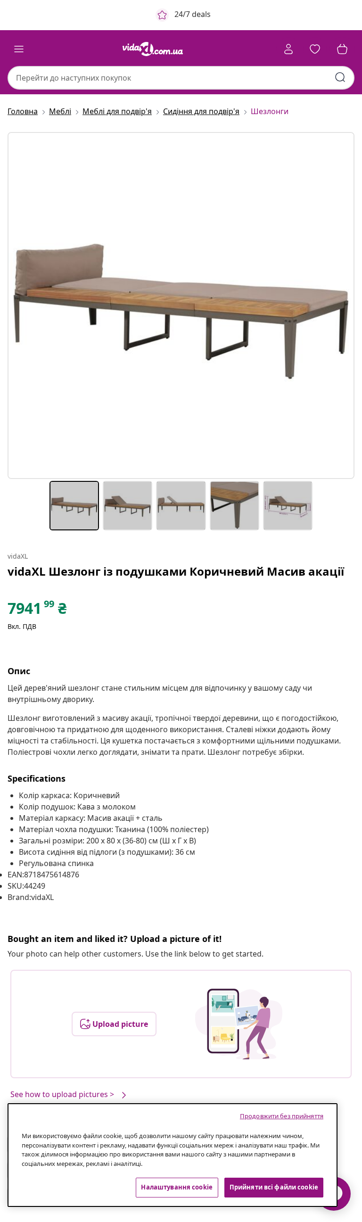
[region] (172, 1155)
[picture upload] (239, 1024)
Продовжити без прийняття (281, 1116)
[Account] (288, 49)
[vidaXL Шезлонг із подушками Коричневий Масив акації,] (181, 305)
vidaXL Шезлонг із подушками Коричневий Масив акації (176, 571)
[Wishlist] (315, 49)
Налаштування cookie (176, 1187)
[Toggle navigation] (19, 49)
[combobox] (181, 78)
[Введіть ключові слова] (340, 77)
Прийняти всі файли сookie (274, 1187)
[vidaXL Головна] (152, 49)
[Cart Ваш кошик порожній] (342, 49)
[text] (37, 610)
